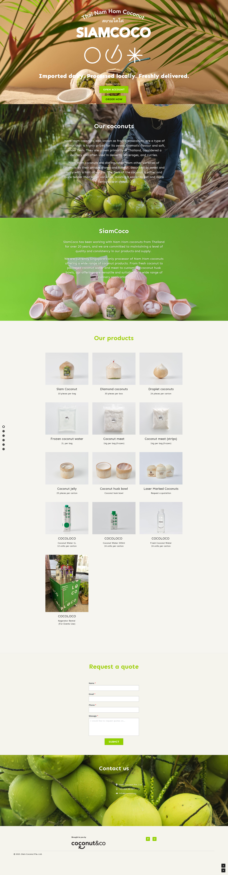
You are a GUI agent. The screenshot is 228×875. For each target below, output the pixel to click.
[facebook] (148, 839)
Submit (114, 741)
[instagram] (154, 839)
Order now (114, 99)
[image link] (89, 843)
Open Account (114, 89)
